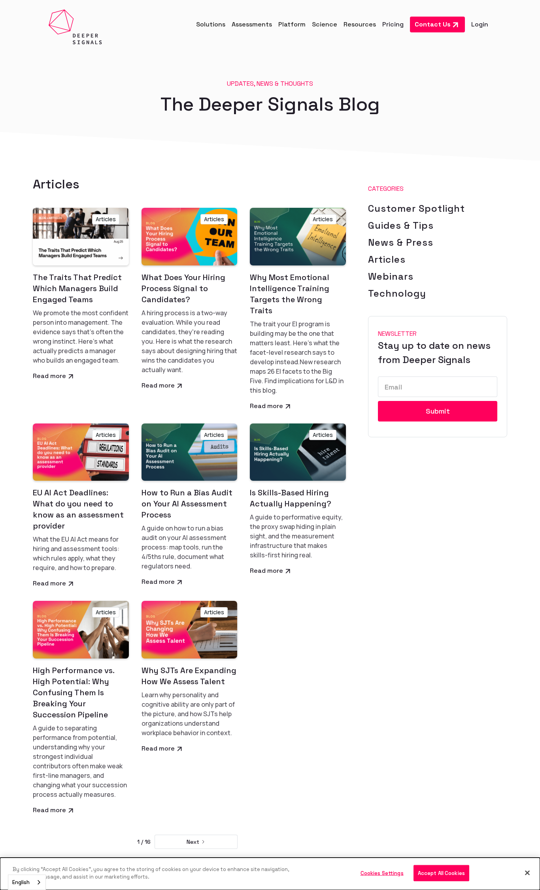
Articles (387, 259)
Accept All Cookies (441, 873)
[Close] (527, 872)
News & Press (400, 242)
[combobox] (27, 882)
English (21, 882)
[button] (210, 24)
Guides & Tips (401, 225)
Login (479, 24)
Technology (397, 293)
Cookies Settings (382, 873)
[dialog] (270, 874)
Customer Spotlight (416, 208)
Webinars (390, 276)
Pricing (393, 24)
